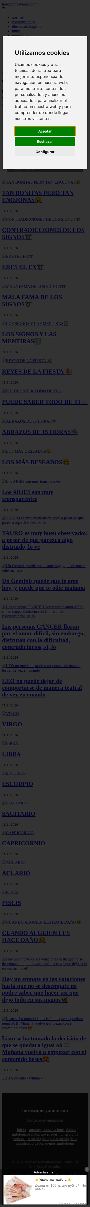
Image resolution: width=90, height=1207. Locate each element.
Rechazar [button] (45, 141)
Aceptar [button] (45, 131)
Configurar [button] (45, 152)
